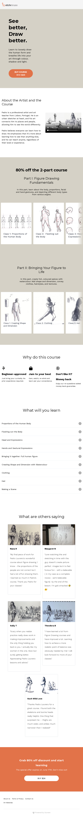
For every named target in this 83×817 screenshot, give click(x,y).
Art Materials (8, 802)
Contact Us (29, 799)
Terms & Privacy (17, 799)
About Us (6, 799)
